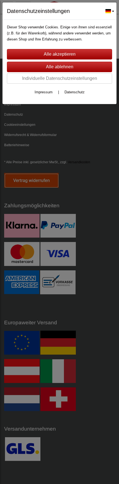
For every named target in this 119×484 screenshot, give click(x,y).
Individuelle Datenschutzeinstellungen (59, 78)
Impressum (44, 92)
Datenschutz (74, 92)
